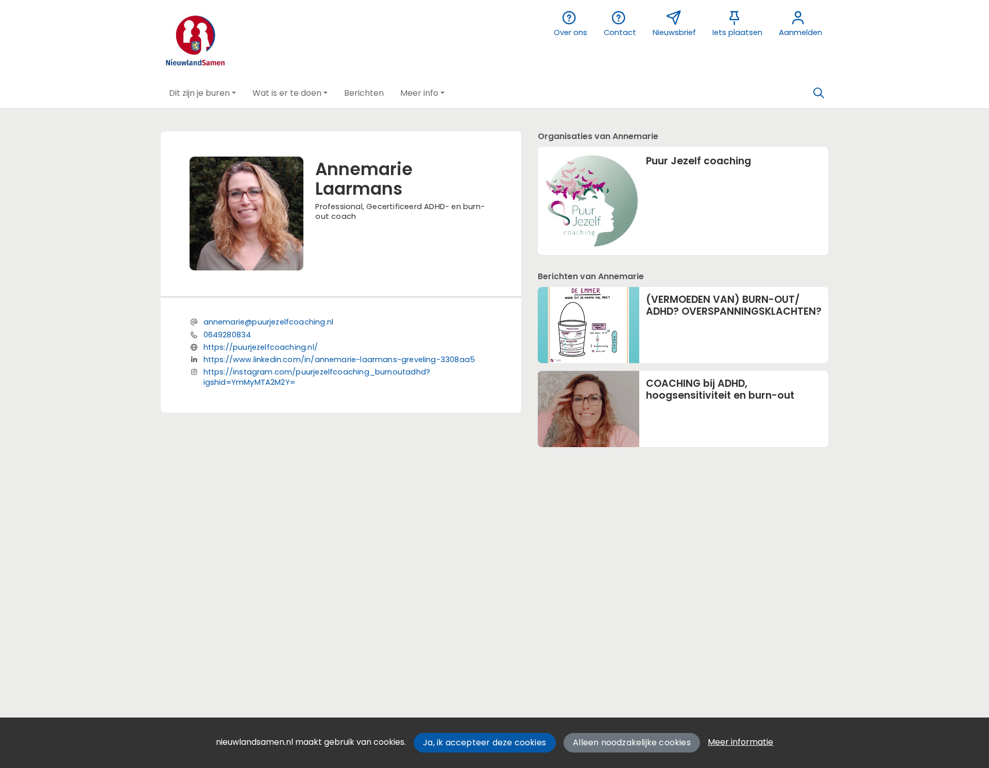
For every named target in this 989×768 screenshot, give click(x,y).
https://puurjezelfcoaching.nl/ (260, 347)
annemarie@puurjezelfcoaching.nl (268, 322)
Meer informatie (740, 742)
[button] (202, 93)
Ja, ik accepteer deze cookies (484, 742)
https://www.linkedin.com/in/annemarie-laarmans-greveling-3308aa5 (339, 359)
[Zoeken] (818, 93)
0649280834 (227, 335)
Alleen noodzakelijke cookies (632, 742)
